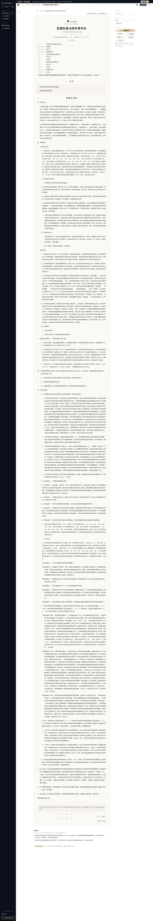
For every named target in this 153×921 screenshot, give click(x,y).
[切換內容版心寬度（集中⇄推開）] (109, 14)
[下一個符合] (134, 13)
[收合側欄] (21, 5)
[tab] (28, 5)
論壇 (4, 911)
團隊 (9, 911)
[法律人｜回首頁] (18, 5)
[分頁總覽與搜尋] (24, 5)
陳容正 (73, 40)
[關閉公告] (151, 2)
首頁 (37, 11)
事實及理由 (119, 23)
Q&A (12, 911)
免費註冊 (143, 4)
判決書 (41, 11)
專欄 (6, 911)
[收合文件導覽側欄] (18, 11)
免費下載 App (9, 917)
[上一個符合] (131, 13)
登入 (150, 4)
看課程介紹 (145, 1)
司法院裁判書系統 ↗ (39, 846)
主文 (117, 20)
